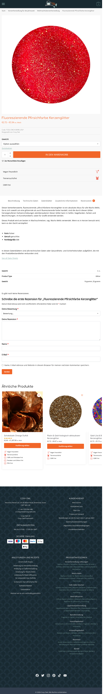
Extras (87, 567)
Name (5, 344)
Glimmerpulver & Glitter (86, 564)
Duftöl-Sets (62, 651)
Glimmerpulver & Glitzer (67, 578)
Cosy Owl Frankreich (25, 518)
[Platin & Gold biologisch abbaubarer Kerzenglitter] (65, 411)
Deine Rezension (10, 319)
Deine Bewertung (10, 309)
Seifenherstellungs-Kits (81, 642)
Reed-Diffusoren (76, 596)
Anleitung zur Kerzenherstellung (25, 565)
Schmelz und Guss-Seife (63, 587)
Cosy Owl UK (25, 516)
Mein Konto (76, 502)
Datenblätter (25, 589)
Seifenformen (91, 587)
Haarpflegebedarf (76, 621)
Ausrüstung (76, 581)
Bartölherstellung (76, 615)
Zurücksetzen (7, 148)
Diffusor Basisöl (61, 599)
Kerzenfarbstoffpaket (77, 654)
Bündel (93, 567)
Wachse (60, 564)
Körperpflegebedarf (76, 630)
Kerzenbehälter (79, 567)
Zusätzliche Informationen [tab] (66, 201)
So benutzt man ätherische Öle (25, 582)
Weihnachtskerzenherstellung (48, 11)
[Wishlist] (39, 395)
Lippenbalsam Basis (62, 608)
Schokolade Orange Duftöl (16, 436)
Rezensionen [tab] (87, 201)
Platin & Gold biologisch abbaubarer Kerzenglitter (63, 437)
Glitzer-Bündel (89, 651)
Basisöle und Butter (79, 587)
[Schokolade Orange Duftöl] (22, 411)
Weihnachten (76, 569)
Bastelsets (76, 639)
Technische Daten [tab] (30, 201)
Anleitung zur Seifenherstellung (25, 568)
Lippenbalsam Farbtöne (89, 608)
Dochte (66, 564)
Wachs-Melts (76, 573)
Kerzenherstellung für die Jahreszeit (21, 11)
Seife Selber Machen (76, 585)
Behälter (94, 624)
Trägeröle (86, 624)
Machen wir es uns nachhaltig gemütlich (26, 593)
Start (3, 11)
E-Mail (5, 354)
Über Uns (76, 510)
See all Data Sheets (10, 258)
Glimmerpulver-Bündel (75, 651)
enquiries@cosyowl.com (26, 512)
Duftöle (58, 567)
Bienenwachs (59, 624)
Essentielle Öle (64, 590)
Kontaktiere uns (77, 506)
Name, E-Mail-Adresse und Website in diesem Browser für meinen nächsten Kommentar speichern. (46, 365)
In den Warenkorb (57, 154)
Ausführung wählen (22, 445)
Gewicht (5, 139)
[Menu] (6, 4)
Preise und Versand (76, 514)
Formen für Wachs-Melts (75, 576)
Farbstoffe (73, 564)
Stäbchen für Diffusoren (72, 601)
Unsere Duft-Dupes (25, 562)
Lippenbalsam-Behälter (72, 611)
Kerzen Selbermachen (65, 642)
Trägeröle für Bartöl (67, 617)
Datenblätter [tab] (46, 201)
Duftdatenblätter (25, 585)
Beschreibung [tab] (14, 201)
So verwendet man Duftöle (25, 578)
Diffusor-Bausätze (88, 644)
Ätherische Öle (67, 567)
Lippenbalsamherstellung (76, 605)
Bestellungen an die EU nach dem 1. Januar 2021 (76, 518)
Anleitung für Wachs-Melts (25, 572)
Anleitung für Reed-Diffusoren (25, 575)
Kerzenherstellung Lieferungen (76, 562)
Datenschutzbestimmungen (76, 522)
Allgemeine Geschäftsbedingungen (77, 525)
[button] (94, 4)
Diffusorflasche (91, 599)
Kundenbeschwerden (76, 529)
